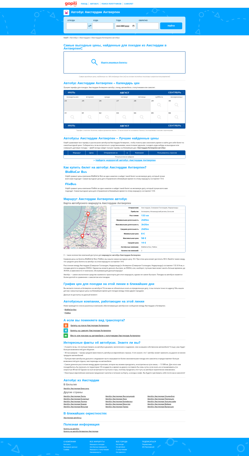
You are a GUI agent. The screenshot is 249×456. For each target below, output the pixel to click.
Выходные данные (70, 447)
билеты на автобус (71, 428)
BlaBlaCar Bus (70, 309)
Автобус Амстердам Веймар (159, 404)
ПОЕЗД (84, 4)
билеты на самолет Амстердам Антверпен (90, 330)
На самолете (121, 452)
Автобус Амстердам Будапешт (76, 399)
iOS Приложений (148, 447)
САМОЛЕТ (128, 4)
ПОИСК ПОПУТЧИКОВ (111, 4)
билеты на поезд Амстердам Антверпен (90, 325)
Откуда (71, 20)
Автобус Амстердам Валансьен (160, 406)
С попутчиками (121, 449)
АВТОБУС (94, 4)
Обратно (143, 20)
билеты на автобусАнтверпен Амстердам (81, 431)
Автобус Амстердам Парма (116, 406)
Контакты (67, 444)
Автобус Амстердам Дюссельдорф (120, 396)
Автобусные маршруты (98, 447)
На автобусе (120, 447)
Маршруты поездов (97, 444)
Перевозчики (147, 444)
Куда (95, 20)
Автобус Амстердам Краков (75, 404)
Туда (118, 20)
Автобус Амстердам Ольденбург (161, 396)
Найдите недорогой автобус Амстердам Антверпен (126, 160)
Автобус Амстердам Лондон (75, 401)
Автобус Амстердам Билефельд (118, 401)
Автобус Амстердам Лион (116, 399)
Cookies (66, 449)
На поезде (120, 444)
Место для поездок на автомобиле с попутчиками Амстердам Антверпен (105, 335)
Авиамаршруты (95, 452)
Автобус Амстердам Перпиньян (160, 399)
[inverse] (90, 26)
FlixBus (68, 313)
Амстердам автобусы (72, 417)
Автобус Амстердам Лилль (75, 396)
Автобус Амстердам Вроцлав (76, 406)
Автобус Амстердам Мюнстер (117, 404)
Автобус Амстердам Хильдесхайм (161, 401)
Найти (171, 25)
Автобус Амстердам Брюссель (76, 388)
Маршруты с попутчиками (99, 449)
